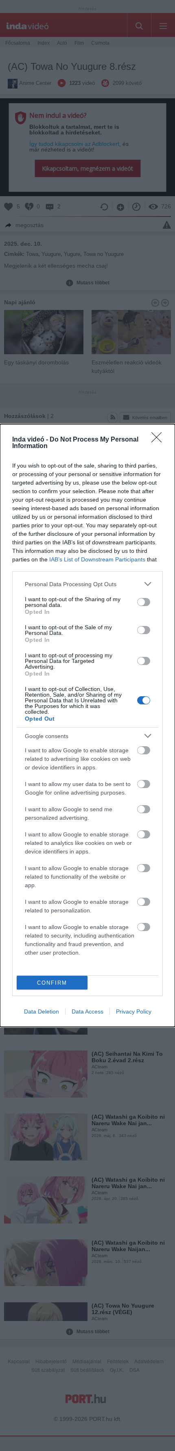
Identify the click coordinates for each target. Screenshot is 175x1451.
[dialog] (87, 725)
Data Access (87, 1011)
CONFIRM (52, 983)
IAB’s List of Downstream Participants (97, 559)
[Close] (159, 440)
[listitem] (87, 584)
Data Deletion (41, 1011)
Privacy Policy (133, 1011)
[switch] (143, 602)
